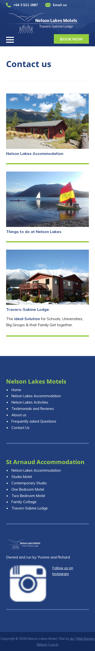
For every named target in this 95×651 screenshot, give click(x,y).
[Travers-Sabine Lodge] (47, 277)
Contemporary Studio (29, 483)
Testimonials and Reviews (32, 409)
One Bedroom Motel (27, 489)
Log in (53, 644)
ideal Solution (27, 318)
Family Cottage (24, 502)
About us (18, 415)
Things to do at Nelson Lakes (33, 231)
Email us (60, 5)
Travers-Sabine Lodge (27, 309)
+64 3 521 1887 (25, 5)
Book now (71, 39)
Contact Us (20, 428)
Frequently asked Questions (33, 421)
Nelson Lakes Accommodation (34, 153)
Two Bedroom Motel (28, 496)
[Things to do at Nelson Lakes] (47, 199)
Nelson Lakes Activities (29, 402)
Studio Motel (21, 477)
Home (16, 390)
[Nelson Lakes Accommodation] (47, 121)
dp (72, 639)
